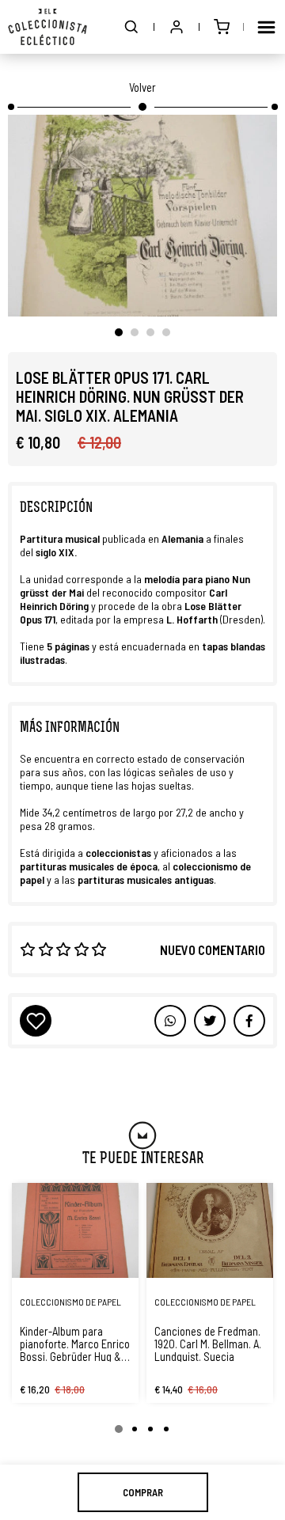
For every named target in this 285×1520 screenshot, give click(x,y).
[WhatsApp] (170, 1021)
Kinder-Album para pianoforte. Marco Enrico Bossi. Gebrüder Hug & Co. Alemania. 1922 (75, 1343)
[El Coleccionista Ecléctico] (47, 27)
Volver (142, 87)
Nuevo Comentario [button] (212, 949)
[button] (131, 27)
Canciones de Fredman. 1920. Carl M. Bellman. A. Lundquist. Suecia (207, 1343)
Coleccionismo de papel (70, 1301)
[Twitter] (249, 1021)
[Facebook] (210, 1021)
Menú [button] (266, 27)
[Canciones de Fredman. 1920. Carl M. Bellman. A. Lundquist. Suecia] (209, 1230)
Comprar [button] (143, 1492)
